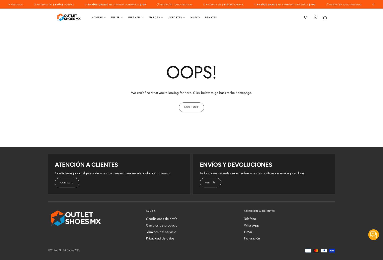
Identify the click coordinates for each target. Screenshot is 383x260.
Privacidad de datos (160, 238)
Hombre (97, 17)
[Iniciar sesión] (315, 18)
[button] (306, 18)
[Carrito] (325, 17)
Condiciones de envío (161, 218)
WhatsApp (251, 225)
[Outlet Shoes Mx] (76, 218)
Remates (211, 17)
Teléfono (250, 218)
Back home (191, 107)
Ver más (210, 182)
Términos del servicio (161, 231)
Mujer (115, 17)
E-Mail (248, 231)
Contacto (67, 182)
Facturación (252, 238)
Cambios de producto (161, 225)
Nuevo (195, 17)
